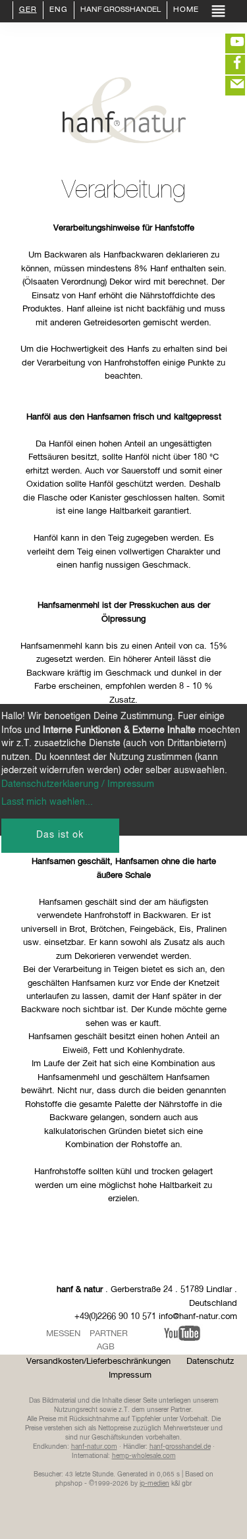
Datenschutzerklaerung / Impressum (77, 784)
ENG (58, 10)
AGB (106, 1347)
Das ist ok (60, 835)
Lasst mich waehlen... (47, 802)
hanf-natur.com (94, 1447)
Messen (63, 1334)
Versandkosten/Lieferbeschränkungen (98, 1361)
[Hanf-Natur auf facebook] (227, 64)
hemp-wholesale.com (144, 1456)
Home (186, 10)
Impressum (130, 1375)
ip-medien (154, 1483)
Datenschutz (210, 1361)
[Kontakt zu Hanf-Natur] (227, 85)
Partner (109, 1334)
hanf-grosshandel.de (180, 1447)
